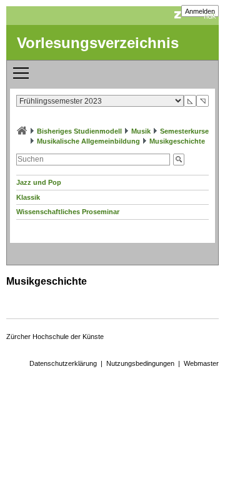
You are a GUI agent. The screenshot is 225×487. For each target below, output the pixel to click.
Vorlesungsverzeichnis (98, 42)
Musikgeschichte (177, 141)
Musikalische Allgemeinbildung (88, 141)
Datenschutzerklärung (63, 363)
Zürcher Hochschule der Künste (55, 336)
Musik (141, 131)
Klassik (28, 197)
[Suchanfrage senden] (178, 159)
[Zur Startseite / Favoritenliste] (22, 131)
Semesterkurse (184, 131)
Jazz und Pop (38, 182)
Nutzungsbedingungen (140, 363)
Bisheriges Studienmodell (79, 131)
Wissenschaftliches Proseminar (67, 211)
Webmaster (201, 363)
